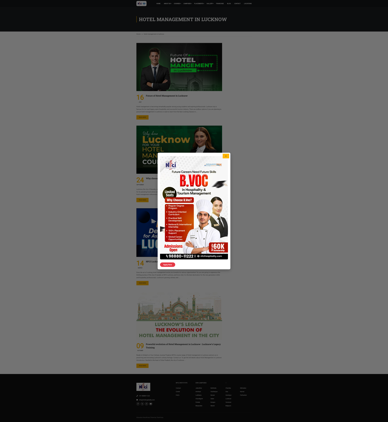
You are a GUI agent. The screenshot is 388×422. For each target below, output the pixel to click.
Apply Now (167, 265)
